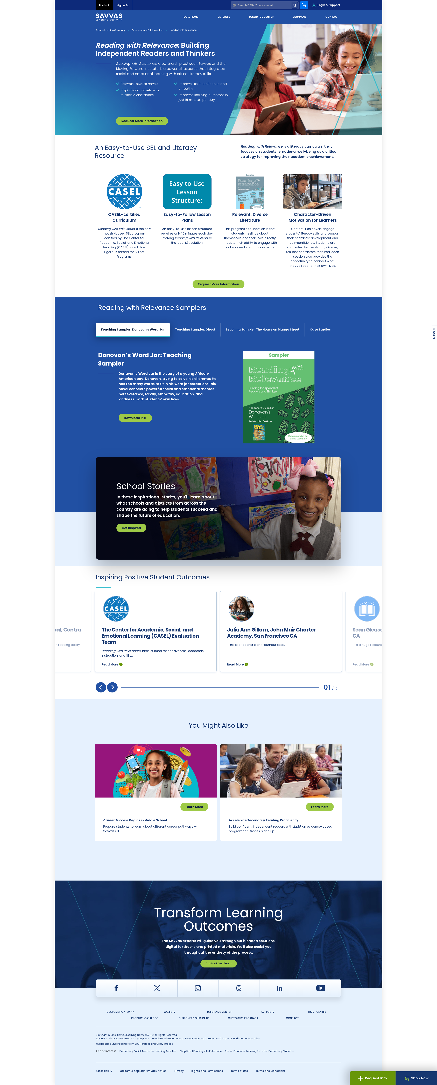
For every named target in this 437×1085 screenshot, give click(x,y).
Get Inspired (131, 528)
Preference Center (218, 1012)
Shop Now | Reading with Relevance (201, 1051)
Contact (292, 1018)
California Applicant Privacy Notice (143, 1071)
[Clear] (234, 5)
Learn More (194, 807)
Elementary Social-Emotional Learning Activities (147, 1051)
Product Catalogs (144, 1018)
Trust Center (317, 1012)
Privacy (179, 1071)
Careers (169, 1012)
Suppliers (267, 1012)
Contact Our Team (218, 963)
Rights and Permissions (207, 1071)
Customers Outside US (194, 1018)
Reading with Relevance (183, 30)
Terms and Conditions (271, 1071)
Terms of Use (239, 1071)
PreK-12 (104, 5)
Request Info (376, 1078)
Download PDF (135, 418)
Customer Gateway (120, 1012)
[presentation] (101, 687)
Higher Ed (122, 5)
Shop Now (419, 1078)
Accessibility (104, 1071)
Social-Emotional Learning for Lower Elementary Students (259, 1051)
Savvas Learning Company (110, 30)
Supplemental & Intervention (147, 30)
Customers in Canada (243, 1018)
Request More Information (142, 121)
